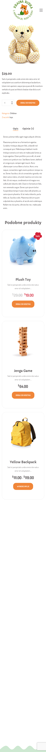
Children (13, 113)
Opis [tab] (15, 128)
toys (11, 117)
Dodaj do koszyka (27, 103)
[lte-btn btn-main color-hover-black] (23, 304)
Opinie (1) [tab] (28, 128)
